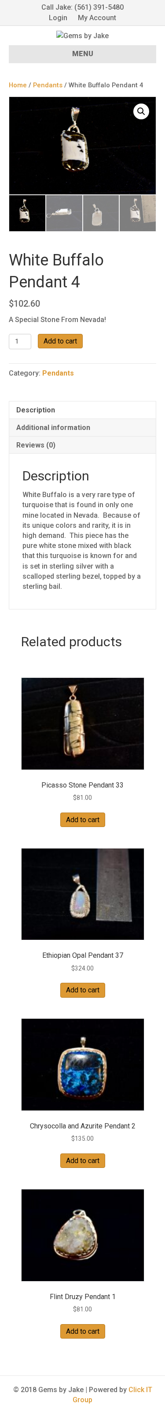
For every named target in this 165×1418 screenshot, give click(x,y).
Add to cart (60, 341)
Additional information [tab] (53, 427)
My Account (97, 18)
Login (58, 18)
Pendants (47, 85)
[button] (141, 111)
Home (18, 85)
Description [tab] (35, 410)
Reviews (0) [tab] (35, 445)
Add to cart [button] (82, 820)
